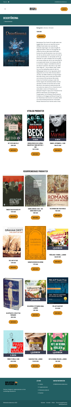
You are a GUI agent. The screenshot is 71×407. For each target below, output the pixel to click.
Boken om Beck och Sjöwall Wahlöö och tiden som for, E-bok (35, 145)
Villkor (53, 402)
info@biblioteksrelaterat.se (61, 2)
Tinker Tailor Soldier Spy (13, 209)
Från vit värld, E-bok (13, 359)
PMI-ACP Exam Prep (57, 306)
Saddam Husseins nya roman (35, 262)
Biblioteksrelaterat (44, 390)
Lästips (41, 384)
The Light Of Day (13, 260)
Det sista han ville (13, 143)
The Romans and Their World (58, 208)
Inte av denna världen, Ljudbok (58, 359)
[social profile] (9, 2)
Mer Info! (41, 36)
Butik (64, 9)
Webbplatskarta (63, 404)
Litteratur (45, 28)
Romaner (51, 28)
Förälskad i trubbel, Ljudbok (57, 255)
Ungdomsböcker (43, 387)
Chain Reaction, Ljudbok (35, 359)
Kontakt (48, 402)
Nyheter (41, 393)
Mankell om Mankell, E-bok (57, 143)
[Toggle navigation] (5, 9)
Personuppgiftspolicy (61, 402)
